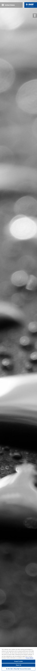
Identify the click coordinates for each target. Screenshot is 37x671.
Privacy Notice (29, 658)
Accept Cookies (18, 661)
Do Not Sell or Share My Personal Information (18, 669)
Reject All (18, 665)
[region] (18, 659)
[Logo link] (30, 5)
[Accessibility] (35, 15)
